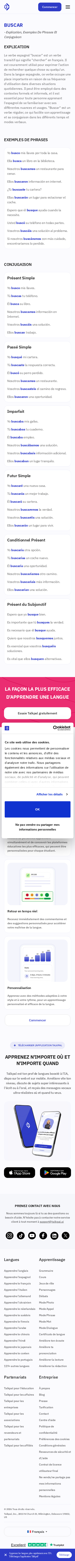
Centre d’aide (47, 1420)
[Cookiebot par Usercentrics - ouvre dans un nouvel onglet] (53, 728)
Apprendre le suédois (17, 1315)
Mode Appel (46, 1309)
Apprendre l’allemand (17, 1296)
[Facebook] (43, 1236)
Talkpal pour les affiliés (18, 1445)
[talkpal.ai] (6, 7)
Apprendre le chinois (17, 1334)
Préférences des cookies (54, 1439)
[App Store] (19, 1172)
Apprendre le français (17, 1283)
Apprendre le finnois (16, 1321)
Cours (42, 1277)
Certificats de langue (52, 1334)
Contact (44, 1413)
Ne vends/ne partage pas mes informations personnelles (54, 1483)
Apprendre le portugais (18, 1359)
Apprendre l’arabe (15, 1328)
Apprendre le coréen (16, 1353)
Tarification (46, 1407)
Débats (43, 1296)
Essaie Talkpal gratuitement (37, 713)
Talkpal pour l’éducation (19, 1388)
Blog (42, 1394)
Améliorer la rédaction (53, 1366)
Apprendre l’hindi (14, 1340)
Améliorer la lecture (51, 1359)
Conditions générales (52, 1445)
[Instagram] (10, 1236)
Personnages (47, 1290)
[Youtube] (32, 1236)
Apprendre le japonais (17, 1347)
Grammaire (46, 1271)
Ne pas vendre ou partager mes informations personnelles (37, 827)
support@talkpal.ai (52, 1221)
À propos (44, 1388)
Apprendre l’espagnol (17, 1277)
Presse (43, 1401)
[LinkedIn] (54, 1236)
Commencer (49, 7)
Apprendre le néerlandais (19, 1309)
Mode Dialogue (48, 1328)
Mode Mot (45, 1321)
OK (37, 809)
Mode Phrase (47, 1315)
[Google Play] (55, 1172)
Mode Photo (46, 1302)
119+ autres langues (16, 1366)
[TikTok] (21, 1236)
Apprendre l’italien (15, 1290)
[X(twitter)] (66, 1236)
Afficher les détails (49, 794)
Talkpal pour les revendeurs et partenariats (14, 1433)
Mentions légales (49, 1496)
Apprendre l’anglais (16, 1271)
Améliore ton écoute (51, 1340)
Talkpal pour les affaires (19, 1394)
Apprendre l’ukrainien (17, 1302)
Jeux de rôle (46, 1283)
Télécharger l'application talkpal (40, 1045)
